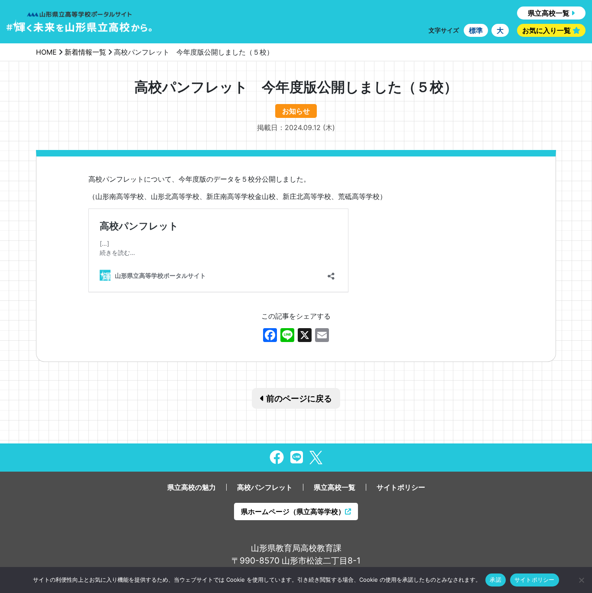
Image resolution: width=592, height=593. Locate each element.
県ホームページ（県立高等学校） (293, 511)
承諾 (495, 579)
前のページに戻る (298, 398)
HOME (46, 52)
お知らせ (296, 111)
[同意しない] (581, 580)
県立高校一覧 (548, 13)
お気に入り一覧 (546, 30)
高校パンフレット (265, 487)
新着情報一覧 (85, 52)
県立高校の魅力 (191, 487)
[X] (304, 336)
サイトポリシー (401, 487)
